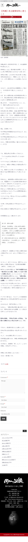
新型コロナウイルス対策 (8, 459)
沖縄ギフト (4, 454)
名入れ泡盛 (4, 440)
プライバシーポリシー (17, 505)
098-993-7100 (15, 493)
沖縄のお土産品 (6, 451)
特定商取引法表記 (10, 507)
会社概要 (7, 505)
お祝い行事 (4, 446)
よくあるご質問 (6, 457)
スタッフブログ (6, 437)
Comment (4, 377)
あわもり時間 (5, 443)
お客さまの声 (5, 448)
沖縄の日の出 (5, 462)
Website (3, 411)
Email (3, 404)
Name (3, 397)
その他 (6, 364)
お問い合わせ (19, 507)
